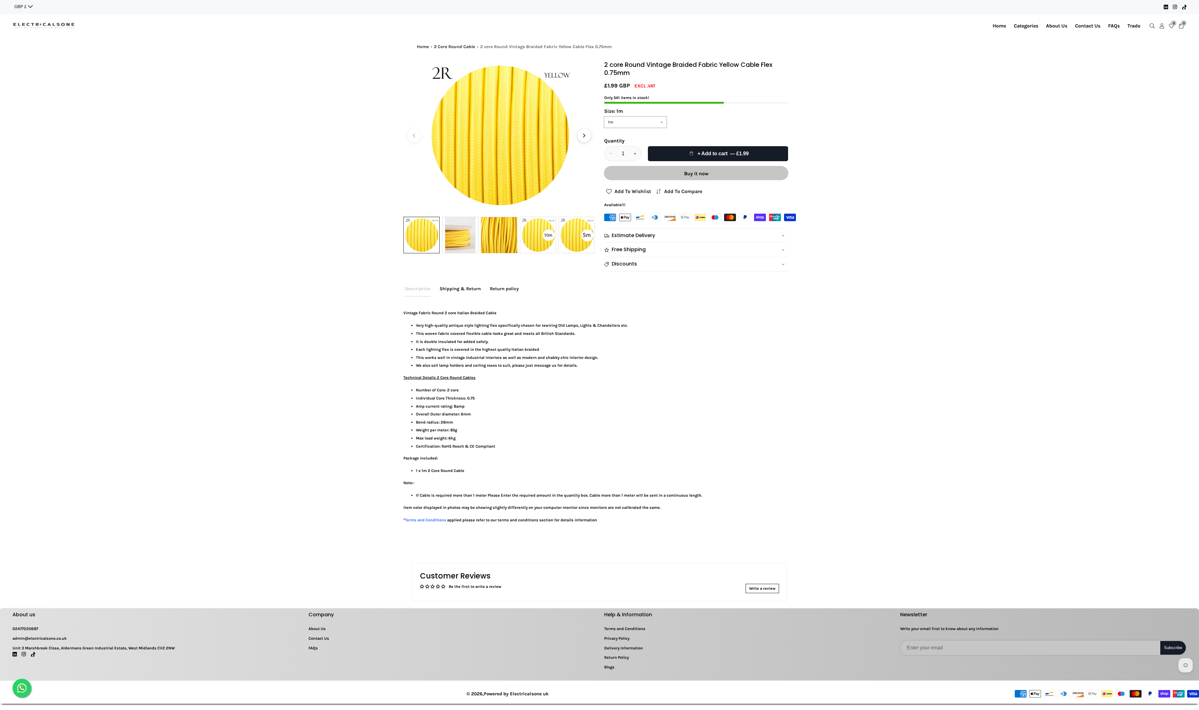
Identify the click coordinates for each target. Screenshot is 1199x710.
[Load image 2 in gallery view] (460, 235)
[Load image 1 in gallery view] (421, 235)
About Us (1056, 26)
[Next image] (584, 135)
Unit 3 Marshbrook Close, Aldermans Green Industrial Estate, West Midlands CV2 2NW (93, 648)
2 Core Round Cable (454, 46)
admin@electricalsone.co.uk (39, 638)
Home (999, 26)
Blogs (609, 667)
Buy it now (696, 173)
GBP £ (21, 6)
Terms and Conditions (624, 628)
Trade (1133, 26)
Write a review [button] (762, 588)
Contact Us (1087, 26)
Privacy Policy (616, 638)
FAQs (1114, 26)
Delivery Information (623, 648)
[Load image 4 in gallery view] (538, 235)
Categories (1026, 26)
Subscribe (1173, 647)
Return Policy (616, 657)
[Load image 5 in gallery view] (577, 235)
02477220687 (25, 628)
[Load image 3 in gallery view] (499, 235)
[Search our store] (1153, 26)
